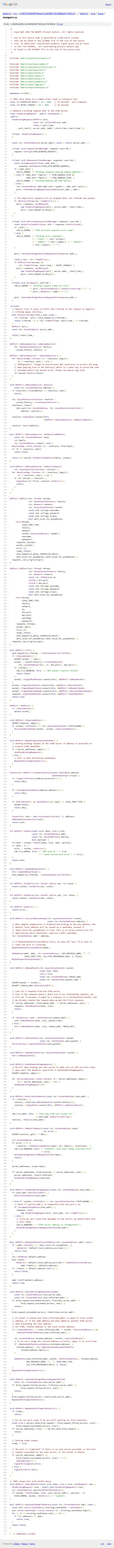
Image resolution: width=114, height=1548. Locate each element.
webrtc (7, 13)
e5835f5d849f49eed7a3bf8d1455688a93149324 (47, 13)
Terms (32, 1543)
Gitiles (16, 1543)
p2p (93, 13)
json (109, 1543)
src (15, 13)
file (60, 24)
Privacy (24, 1543)
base (101, 13)
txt (102, 1543)
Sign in (108, 4)
